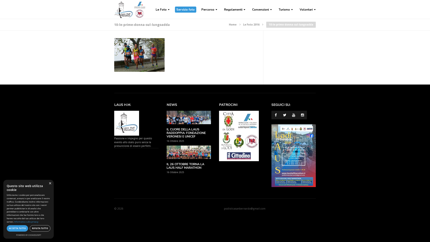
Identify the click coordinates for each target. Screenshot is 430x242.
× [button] (50, 183)
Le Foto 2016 (251, 24)
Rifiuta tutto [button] (40, 228)
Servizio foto (185, 10)
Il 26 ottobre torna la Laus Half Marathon (185, 166)
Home (232, 24)
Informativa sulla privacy (26, 221)
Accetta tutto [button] (17, 228)
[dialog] (28, 209)
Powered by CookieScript (28, 235)
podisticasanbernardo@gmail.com (244, 208)
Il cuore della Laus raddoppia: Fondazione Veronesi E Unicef (186, 132)
